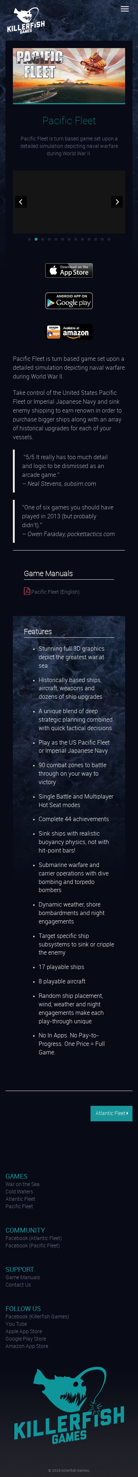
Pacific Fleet (19, 1206)
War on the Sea (23, 1184)
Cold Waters (19, 1192)
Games (17, 1176)
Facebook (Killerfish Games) (37, 1317)
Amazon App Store (27, 1346)
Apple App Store (24, 1331)
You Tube (16, 1324)
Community (25, 1230)
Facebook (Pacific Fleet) (33, 1246)
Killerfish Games (27, 20)
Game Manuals (23, 1277)
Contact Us (18, 1285)
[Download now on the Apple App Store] (69, 270)
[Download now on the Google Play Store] (69, 300)
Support (20, 1269)
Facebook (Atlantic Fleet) (34, 1238)
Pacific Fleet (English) (54, 592)
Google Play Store (26, 1339)
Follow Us (23, 1308)
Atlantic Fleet (111, 1113)
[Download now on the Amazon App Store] (69, 332)
